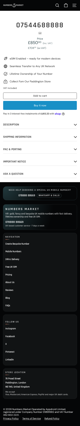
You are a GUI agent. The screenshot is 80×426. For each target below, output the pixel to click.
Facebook (10, 336)
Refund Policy (51, 418)
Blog (7, 297)
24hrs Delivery (12, 259)
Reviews (9, 290)
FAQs (7, 305)
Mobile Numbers (13, 251)
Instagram (10, 328)
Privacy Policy (11, 418)
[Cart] (66, 5)
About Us (10, 282)
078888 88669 (26, 195)
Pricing (8, 274)
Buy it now (40, 105)
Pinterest (10, 351)
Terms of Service (31, 418)
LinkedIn (9, 359)
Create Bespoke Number (17, 243)
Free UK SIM (11, 266)
